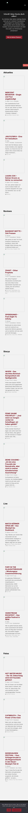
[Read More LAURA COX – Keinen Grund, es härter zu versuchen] (14, 166)
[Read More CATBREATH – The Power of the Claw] (14, 706)
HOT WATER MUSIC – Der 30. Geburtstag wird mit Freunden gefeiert (14, 676)
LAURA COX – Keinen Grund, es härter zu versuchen (13, 178)
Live (5, 503)
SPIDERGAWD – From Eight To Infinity (11, 317)
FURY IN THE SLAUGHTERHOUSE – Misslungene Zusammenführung (13, 570)
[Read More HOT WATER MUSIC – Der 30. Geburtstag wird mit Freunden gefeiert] (14, 664)
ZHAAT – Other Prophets (11, 271)
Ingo (8, 380)
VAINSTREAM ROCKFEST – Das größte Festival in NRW (12, 616)
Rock (18, 115)
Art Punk (8, 249)
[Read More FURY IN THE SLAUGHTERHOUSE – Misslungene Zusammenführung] (14, 557)
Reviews (7, 211)
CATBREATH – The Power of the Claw (13, 716)
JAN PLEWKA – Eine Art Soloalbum (13, 137)
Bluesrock (8, 194)
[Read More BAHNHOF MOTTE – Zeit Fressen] (14, 221)
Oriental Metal (14, 290)
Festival (13, 544)
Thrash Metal (15, 636)
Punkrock (14, 115)
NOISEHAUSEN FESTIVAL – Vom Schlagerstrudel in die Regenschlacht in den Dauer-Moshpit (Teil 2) (13, 758)
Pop (7, 154)
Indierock (11, 779)
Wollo (8, 101)
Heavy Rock (14, 334)
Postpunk (15, 249)
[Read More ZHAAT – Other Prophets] (14, 261)
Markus (8, 532)
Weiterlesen (16, 810)
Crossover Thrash (9, 731)
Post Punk (8, 694)
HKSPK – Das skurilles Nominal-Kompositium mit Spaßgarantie (13, 374)
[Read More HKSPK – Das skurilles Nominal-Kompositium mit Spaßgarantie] (14, 362)
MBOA (6, 545)
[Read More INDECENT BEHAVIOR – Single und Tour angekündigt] (14, 83)
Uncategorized (18, 142)
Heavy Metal (8, 115)
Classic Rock (9, 334)
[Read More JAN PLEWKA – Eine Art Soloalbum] (14, 127)
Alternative (8, 544)
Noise (11, 249)
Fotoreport (16, 682)
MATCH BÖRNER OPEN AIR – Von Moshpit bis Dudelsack (12, 527)
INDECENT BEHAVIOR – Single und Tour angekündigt (13, 95)
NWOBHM (20, 334)
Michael (8, 235)
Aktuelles (8, 72)
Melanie (8, 766)
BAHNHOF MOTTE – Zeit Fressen (13, 232)
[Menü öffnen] (25, 5)
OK (9, 810)
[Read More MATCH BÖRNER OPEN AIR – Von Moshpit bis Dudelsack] (14, 514)
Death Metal (14, 392)
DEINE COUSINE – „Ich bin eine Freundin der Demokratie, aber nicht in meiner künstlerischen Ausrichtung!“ (12, 466)
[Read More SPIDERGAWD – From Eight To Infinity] (14, 305)
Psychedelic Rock (13, 291)
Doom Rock (8, 290)
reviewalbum (13, 237)
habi (8, 719)
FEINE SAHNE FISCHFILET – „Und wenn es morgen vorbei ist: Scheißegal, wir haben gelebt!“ (13, 418)
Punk (19, 249)
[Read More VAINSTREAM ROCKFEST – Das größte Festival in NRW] (14, 603)
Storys (6, 351)
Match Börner (18, 544)
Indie (7, 779)
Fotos (6, 653)
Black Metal (8, 392)
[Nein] (26, 808)
